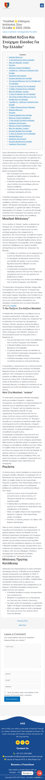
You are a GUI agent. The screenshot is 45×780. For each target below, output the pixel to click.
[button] (42, 5)
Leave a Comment (9, 32)
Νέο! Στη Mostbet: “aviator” (19, 63)
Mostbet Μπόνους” (16, 57)
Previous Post (22, 621)
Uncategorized (23, 32)
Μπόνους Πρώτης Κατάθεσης (20, 68)
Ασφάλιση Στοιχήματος (17, 76)
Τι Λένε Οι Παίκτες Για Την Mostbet (22, 86)
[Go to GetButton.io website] (39, 777)
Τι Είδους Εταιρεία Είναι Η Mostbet (22, 89)
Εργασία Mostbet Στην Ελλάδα (20, 78)
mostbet (13, 306)
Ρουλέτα (12, 65)
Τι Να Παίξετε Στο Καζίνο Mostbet (21, 60)
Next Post (22, 625)
